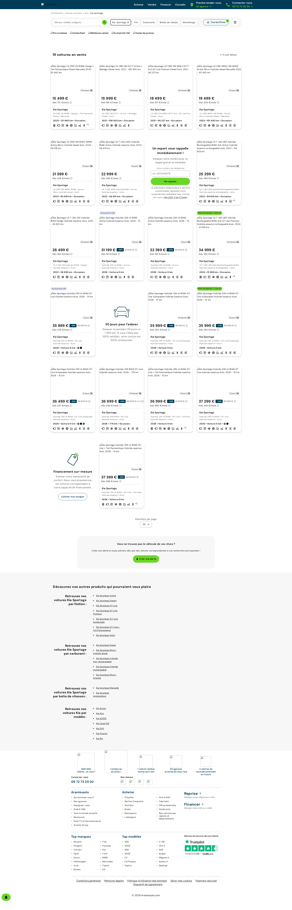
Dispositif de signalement (147, 884)
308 (127, 849)
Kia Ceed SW (102, 723)
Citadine (129, 797)
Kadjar (162, 853)
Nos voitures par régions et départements (167, 816)
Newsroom (79, 817)
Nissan (77, 869)
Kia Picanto (101, 733)
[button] (128, 22)
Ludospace (130, 817)
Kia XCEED (101, 718)
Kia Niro (100, 713)
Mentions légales (114, 880)
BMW (105, 857)
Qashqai (163, 865)
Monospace (130, 813)
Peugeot (78, 845)
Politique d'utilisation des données (147, 880)
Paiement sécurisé (206, 880)
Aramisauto (57, 13)
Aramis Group (81, 825)
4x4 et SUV (164, 797)
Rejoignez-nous (82, 805)
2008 (127, 845)
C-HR (162, 841)
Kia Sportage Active (106, 595)
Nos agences (80, 801)
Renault (78, 841)
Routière (129, 805)
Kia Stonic (101, 708)
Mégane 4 (164, 857)
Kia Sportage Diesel (106, 645)
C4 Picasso (130, 861)
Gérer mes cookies (181, 880)
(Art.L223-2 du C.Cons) (175, 197)
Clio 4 (162, 845)
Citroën (78, 849)
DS (103, 869)
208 (127, 841)
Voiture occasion (73, 13)
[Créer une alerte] (6, 897)
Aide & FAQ (79, 809)
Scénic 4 (163, 861)
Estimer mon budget (72, 496)
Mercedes (107, 861)
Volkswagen (80, 861)
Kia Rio (99, 738)
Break (128, 809)
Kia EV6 (100, 728)
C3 (126, 857)
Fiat (104, 841)
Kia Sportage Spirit (105, 635)
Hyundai (106, 845)
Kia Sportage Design (106, 600)
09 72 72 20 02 (82, 782)
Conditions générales (88, 880)
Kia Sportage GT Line (106, 605)
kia (86, 13)
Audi (76, 865)
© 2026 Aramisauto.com (146, 895)
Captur (128, 865)
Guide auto (164, 809)
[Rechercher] (104, 22)
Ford (104, 853)
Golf (161, 849)
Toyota (105, 865)
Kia (104, 849)
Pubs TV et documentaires (87, 821)
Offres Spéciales (167, 805)
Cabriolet (164, 801)
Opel (76, 853)
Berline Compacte (134, 801)
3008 (127, 853)
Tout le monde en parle (85, 813)
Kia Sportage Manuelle (107, 688)
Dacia (77, 857)
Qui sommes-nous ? (84, 797)
